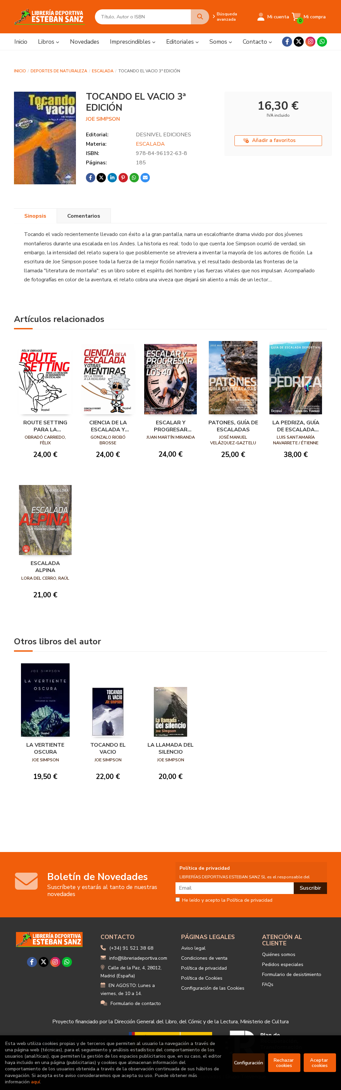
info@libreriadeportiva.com (138, 958)
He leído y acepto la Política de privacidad (227, 900)
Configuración (248, 1062)
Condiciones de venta (204, 958)
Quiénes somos (278, 954)
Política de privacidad (204, 968)
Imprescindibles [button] (131, 42)
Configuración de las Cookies (212, 988)
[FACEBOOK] (287, 42)
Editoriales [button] (180, 42)
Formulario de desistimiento (291, 974)
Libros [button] (47, 42)
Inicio (20, 71)
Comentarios (83, 216)
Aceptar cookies (319, 1063)
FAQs (267, 984)
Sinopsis (35, 216)
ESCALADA (103, 71)
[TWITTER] (299, 42)
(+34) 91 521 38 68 (131, 948)
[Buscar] (200, 16)
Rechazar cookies (284, 1063)
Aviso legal (193, 948)
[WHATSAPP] (322, 42)
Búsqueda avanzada (227, 16)
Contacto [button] (256, 42)
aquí (35, 1081)
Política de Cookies (201, 978)
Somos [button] (219, 42)
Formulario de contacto (136, 1003)
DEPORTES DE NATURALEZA (59, 71)
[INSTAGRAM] (310, 42)
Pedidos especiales (282, 964)
